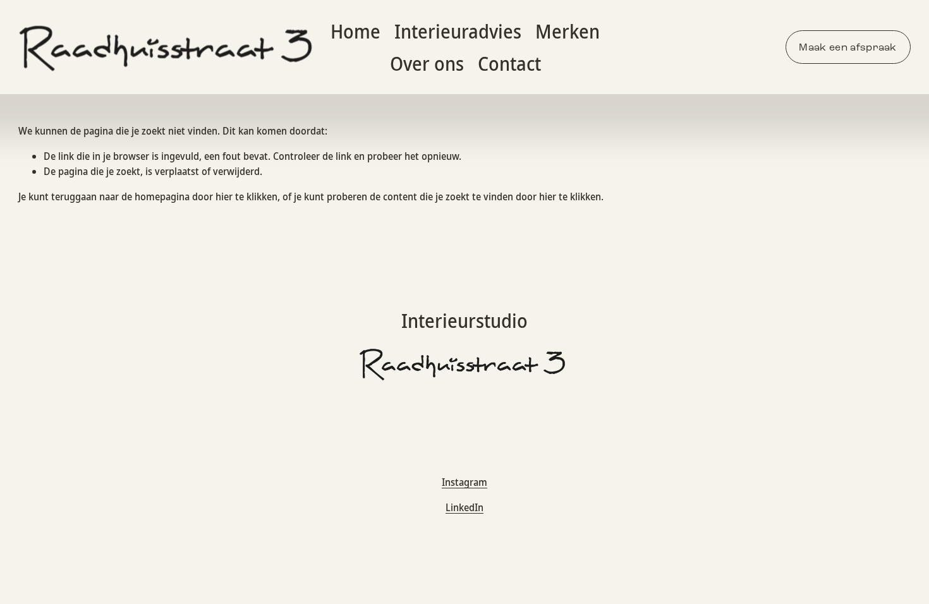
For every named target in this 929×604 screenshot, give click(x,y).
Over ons (427, 63)
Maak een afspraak (847, 47)
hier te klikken (246, 196)
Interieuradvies (457, 31)
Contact (509, 63)
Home (355, 31)
